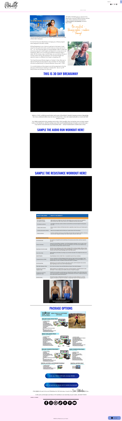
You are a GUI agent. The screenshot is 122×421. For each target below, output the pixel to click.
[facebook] (112, 4)
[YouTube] (74, 403)
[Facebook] (46, 403)
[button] (61, 291)
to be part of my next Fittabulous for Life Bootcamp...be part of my (56, 391)
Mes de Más (85, 115)
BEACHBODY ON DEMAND (74, 21)
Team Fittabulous (79, 391)
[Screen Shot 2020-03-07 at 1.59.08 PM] (116, 4)
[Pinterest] (111, 4)
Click (34, 391)
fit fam (86, 391)
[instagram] (114, 4)
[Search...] (121, 1)
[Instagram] (51, 403)
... (88, 391)
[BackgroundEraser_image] (56, 403)
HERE (37, 391)
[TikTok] (60, 403)
